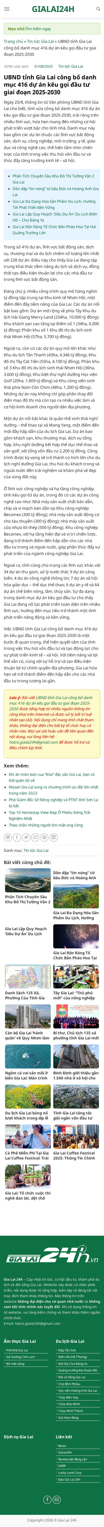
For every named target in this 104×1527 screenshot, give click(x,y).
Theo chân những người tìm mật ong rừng (46, 824)
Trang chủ (13, 41)
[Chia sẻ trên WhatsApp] (8, 837)
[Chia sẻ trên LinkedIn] (53, 837)
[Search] (98, 9)
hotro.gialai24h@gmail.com (33, 742)
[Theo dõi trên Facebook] (47, 1500)
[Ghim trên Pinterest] (44, 837)
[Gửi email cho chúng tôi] (57, 1500)
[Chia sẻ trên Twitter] (26, 837)
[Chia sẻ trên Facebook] (17, 837)
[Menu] (7, 9)
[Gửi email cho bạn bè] (35, 837)
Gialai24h (53, 9)
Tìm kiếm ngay (38, 28)
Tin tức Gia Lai (40, 41)
